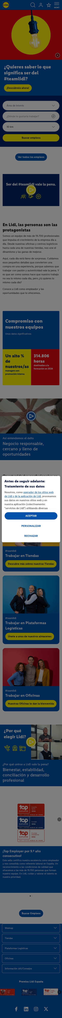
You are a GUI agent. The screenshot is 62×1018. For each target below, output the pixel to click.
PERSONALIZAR (31, 526)
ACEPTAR (31, 515)
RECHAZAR (31, 535)
